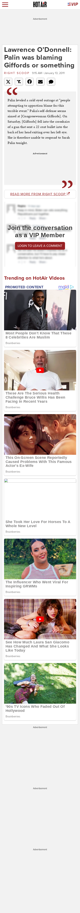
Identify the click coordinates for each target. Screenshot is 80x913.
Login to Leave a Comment (40, 246)
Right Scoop (17, 73)
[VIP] (73, 4)
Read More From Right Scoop (38, 194)
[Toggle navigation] (5, 4)
